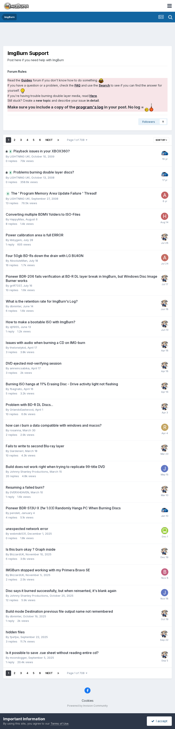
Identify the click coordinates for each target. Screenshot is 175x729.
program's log (89, 107)
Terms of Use (60, 723)
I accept (160, 721)
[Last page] (58, 140)
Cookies (87, 700)
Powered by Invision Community (87, 705)
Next (49, 139)
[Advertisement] (87, 35)
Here (93, 96)
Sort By (161, 140)
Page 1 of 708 (76, 139)
